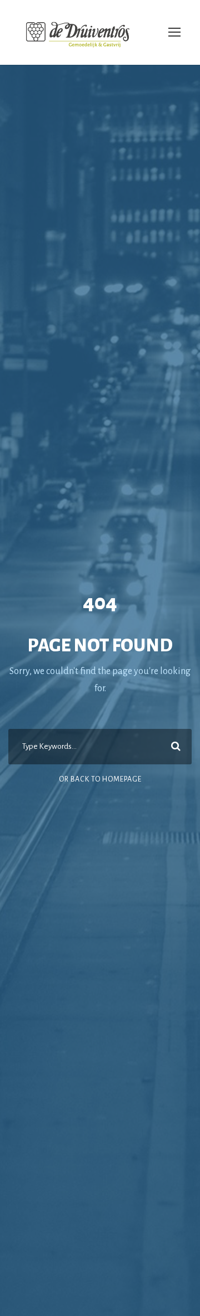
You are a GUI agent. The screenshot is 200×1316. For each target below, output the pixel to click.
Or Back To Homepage (100, 779)
